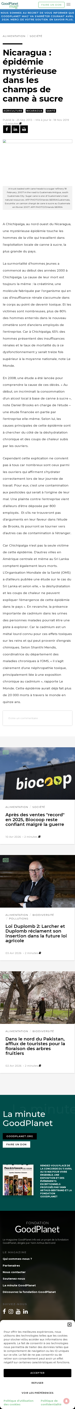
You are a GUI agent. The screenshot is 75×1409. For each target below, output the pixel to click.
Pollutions (18, 918)
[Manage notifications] (66, 1401)
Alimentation (14, 36)
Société (36, 36)
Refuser (37, 1383)
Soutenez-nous (14, 1278)
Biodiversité (43, 915)
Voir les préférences (38, 1393)
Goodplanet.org (19, 1136)
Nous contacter (14, 1272)
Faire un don (51, 4)
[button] (69, 1324)
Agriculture (12, 110)
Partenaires (11, 1265)
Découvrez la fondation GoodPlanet (29, 1292)
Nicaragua (34, 110)
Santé (50, 110)
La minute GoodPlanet (19, 1285)
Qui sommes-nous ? (17, 1258)
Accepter (37, 1373)
